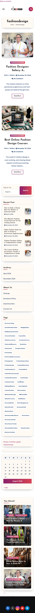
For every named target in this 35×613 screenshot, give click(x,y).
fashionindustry (10, 369)
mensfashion (21, 390)
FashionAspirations (22, 361)
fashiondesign (9, 365)
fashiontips (24, 377)
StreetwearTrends (11, 424)
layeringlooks (22, 386)
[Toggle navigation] (3, 9)
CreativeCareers (24, 340)
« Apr (6, 488)
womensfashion (10, 432)
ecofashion (8, 352)
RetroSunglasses (22, 403)
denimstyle (8, 348)
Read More (17, 96)
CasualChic (22, 336)
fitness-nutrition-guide (12, 442)
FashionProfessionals (12, 373)
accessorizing (9, 323)
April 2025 (7, 274)
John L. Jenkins (9, 75)
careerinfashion (10, 336)
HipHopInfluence (10, 386)
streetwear (25, 415)
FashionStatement (11, 377)
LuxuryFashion (9, 390)
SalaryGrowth (9, 407)
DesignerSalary (20, 348)
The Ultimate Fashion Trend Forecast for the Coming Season (12, 220)
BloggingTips (25, 327)
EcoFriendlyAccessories (12, 356)
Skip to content (5, 1)
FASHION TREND (12, 536)
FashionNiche (23, 369)
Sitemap (6, 293)
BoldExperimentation (11, 331)
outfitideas (21, 398)
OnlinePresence (10, 398)
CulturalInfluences (11, 344)
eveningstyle (9, 361)
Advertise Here (9, 304)
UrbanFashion (25, 428)
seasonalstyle (21, 407)
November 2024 (9, 279)
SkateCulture (9, 411)
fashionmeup (8, 445)
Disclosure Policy (9, 299)
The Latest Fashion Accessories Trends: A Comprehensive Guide (12, 251)
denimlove (23, 344)
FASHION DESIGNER (17, 62)
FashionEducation (23, 365)
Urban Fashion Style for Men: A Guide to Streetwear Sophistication (13, 231)
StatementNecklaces (11, 415)
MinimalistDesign (10, 394)
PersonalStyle (9, 403)
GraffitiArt (21, 382)
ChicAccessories (10, 340)
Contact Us (7, 309)
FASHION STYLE (20, 515)
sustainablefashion (11, 428)
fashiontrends (9, 382)
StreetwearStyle (10, 419)
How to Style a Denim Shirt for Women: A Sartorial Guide (12, 209)
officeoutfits (23, 394)
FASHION (10, 515)
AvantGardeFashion (11, 327)
